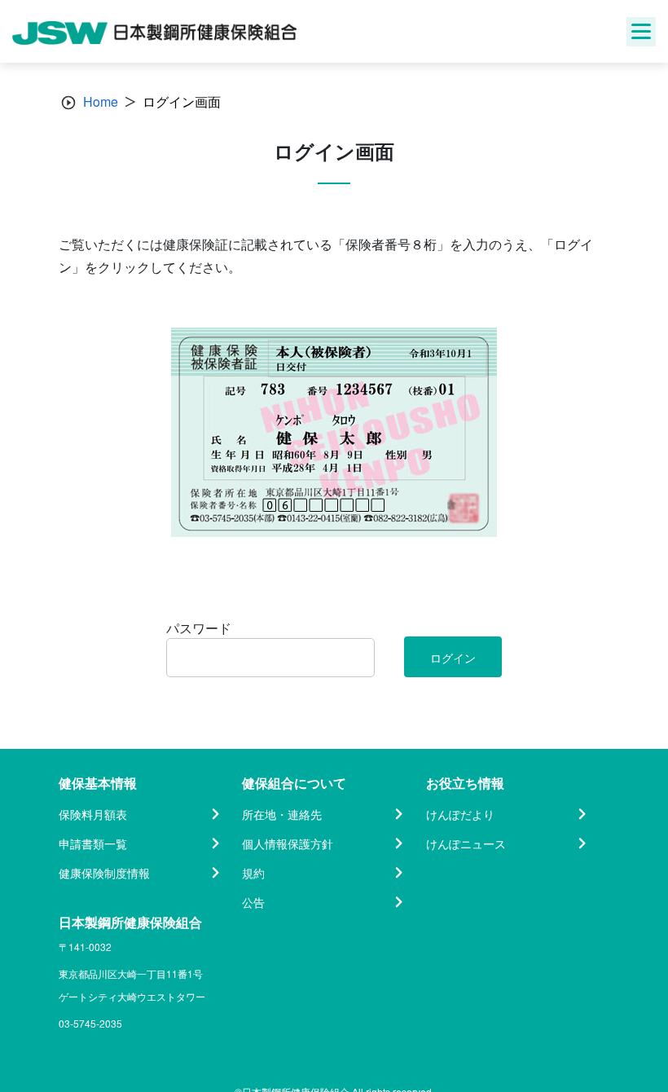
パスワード (198, 628)
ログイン (453, 657)
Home (100, 101)
